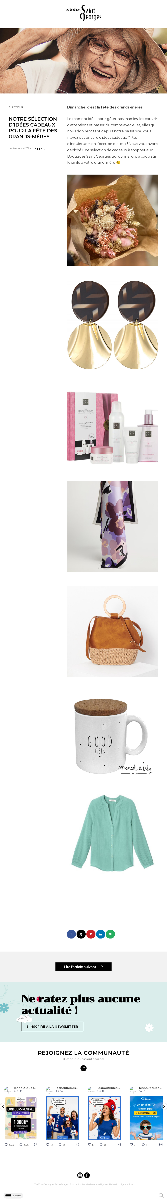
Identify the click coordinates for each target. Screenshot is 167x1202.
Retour (17, 107)
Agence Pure (127, 1184)
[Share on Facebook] (71, 934)
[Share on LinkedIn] (100, 934)
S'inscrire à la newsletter (52, 1027)
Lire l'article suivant (80, 967)
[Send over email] (110, 934)
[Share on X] (81, 934)
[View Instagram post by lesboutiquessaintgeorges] (33, 1136)
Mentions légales (98, 1184)
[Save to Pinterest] (91, 934)
